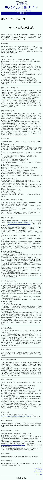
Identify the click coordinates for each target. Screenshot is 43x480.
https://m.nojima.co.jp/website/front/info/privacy (19, 224)
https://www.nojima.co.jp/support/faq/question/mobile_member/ (16, 416)
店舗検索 (28, 10)
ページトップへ (38, 468)
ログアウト (39, 474)
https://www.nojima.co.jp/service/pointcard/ (11, 98)
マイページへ (38, 469)
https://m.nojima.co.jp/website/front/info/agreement (13, 445)
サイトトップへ (38, 471)
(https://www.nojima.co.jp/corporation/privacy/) (19, 222)
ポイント (14, 10)
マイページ (22, 10)
